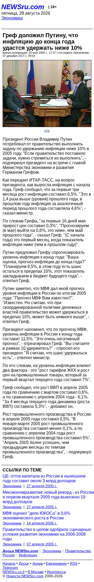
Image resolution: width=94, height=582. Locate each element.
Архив (37, 563)
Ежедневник (56, 563)
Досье (24, 563)
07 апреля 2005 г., (42, 544)
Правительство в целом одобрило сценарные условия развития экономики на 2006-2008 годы (47, 534)
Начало (9, 563)
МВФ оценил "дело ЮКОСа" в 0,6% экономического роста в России (36, 515)
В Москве (36, 572)
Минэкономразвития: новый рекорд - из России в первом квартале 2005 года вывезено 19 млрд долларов (48, 497)
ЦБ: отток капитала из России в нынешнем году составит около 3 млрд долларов (44, 478)
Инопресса (56, 572)
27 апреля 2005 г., (42, 486)
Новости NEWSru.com (25, 576)
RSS (73, 563)
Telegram (10, 567)
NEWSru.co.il (13, 572)
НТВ (47, 130)
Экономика (12, 18)
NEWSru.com (22, 7)
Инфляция (28, 555)
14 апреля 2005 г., (42, 523)
